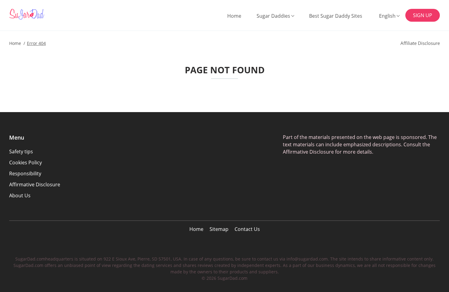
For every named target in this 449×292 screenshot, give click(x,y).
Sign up (422, 15)
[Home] (40, 14)
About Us (20, 195)
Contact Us (247, 229)
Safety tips (21, 151)
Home (234, 16)
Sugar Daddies (273, 16)
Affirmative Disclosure (34, 184)
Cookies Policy (25, 162)
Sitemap (219, 229)
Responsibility (25, 173)
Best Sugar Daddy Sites (335, 16)
